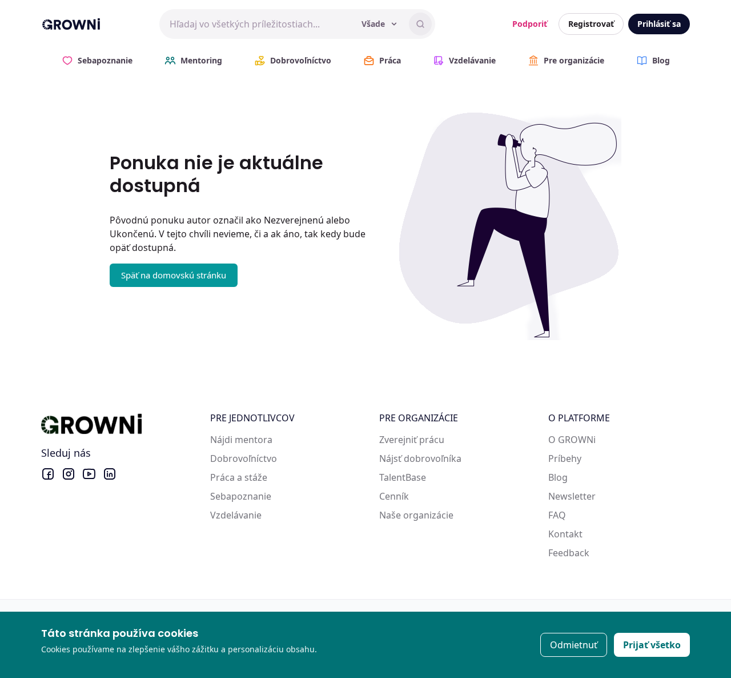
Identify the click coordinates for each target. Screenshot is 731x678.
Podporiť (529, 23)
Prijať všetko (652, 645)
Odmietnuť (573, 645)
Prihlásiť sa (659, 23)
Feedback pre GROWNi (597, 553)
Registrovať (591, 23)
